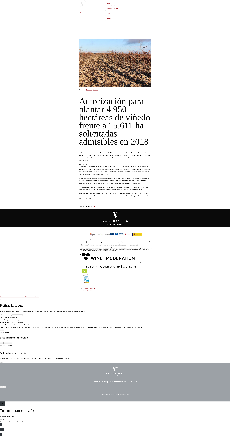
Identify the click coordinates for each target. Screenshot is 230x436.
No (4, 387)
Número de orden (5, 315)
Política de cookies (87, 290)
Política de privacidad (88, 288)
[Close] (2, 403)
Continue (2, 330)
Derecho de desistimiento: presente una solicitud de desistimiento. (19, 297)
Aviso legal (85, 285)
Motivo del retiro (8, 322)
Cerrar (1, 362)
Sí (1, 387)
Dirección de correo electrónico (9, 317)
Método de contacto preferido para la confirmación (15, 325)
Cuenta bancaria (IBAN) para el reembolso (15, 327)
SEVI (93, 206)
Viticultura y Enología (92, 90)
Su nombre (3, 320)
